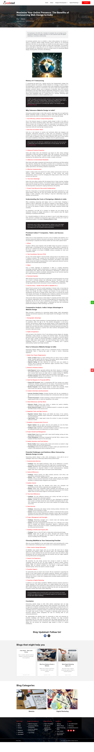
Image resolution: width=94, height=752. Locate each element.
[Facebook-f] (68, 730)
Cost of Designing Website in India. (48, 219)
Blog (18, 19)
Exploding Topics (32, 104)
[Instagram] (49, 635)
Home (46, 2)
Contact (86, 2)
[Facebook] (45, 635)
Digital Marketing (74, 2)
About (51, 2)
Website (23, 19)
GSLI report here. (31, 145)
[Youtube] (74, 730)
